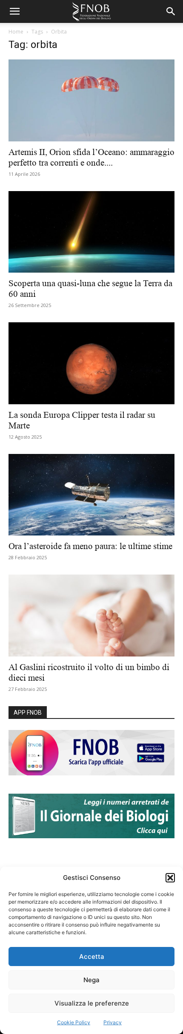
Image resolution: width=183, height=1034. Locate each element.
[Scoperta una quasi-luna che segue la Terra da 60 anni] (91, 232)
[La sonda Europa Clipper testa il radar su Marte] (91, 363)
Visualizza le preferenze (91, 1003)
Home (16, 31)
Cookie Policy (73, 1022)
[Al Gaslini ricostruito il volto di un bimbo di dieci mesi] (91, 615)
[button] (170, 877)
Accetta (91, 956)
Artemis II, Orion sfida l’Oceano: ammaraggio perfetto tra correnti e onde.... (91, 157)
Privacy (112, 1022)
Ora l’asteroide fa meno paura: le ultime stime (91, 546)
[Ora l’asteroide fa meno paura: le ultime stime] (91, 495)
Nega (91, 980)
